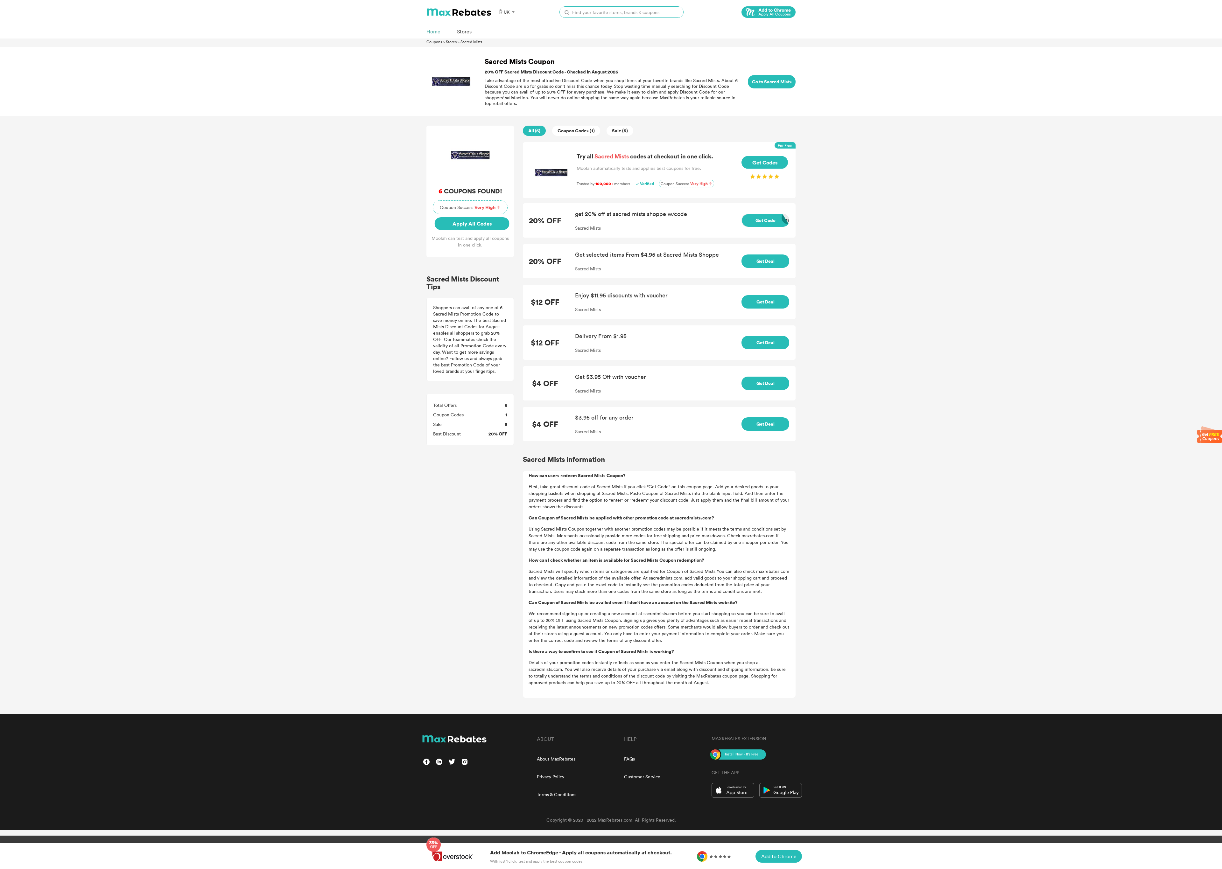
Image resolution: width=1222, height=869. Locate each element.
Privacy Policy (550, 777)
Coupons (434, 42)
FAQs (629, 759)
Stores (451, 42)
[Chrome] (768, 12)
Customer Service (642, 777)
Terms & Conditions (556, 794)
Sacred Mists (471, 42)
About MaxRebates (556, 759)
